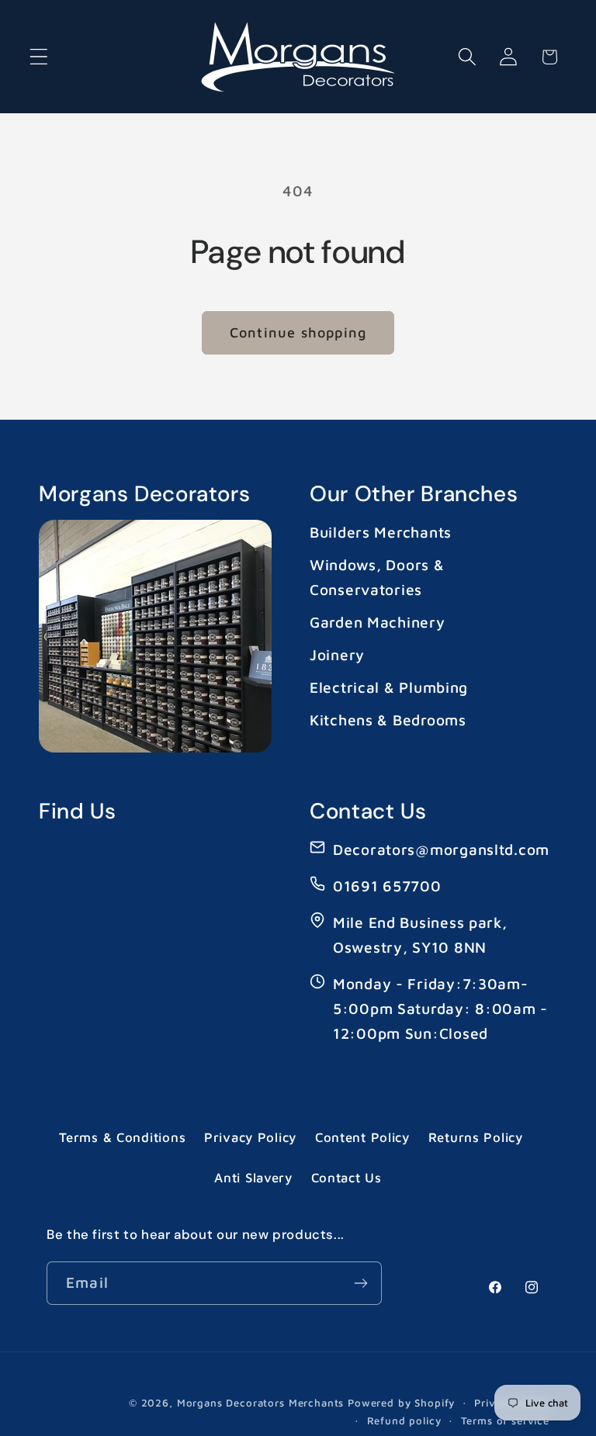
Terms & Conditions (122, 1137)
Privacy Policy (250, 1137)
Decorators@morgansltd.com (441, 849)
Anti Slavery (253, 1177)
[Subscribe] (360, 1283)
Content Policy (362, 1137)
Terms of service (505, 1420)
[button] (39, 57)
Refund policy (404, 1420)
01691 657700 (387, 885)
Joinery (337, 654)
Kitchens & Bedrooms (388, 719)
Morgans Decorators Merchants (261, 1402)
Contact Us (346, 1177)
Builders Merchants (381, 532)
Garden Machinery (377, 622)
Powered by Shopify (401, 1402)
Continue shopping (298, 332)
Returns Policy (475, 1137)
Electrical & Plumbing (389, 687)
